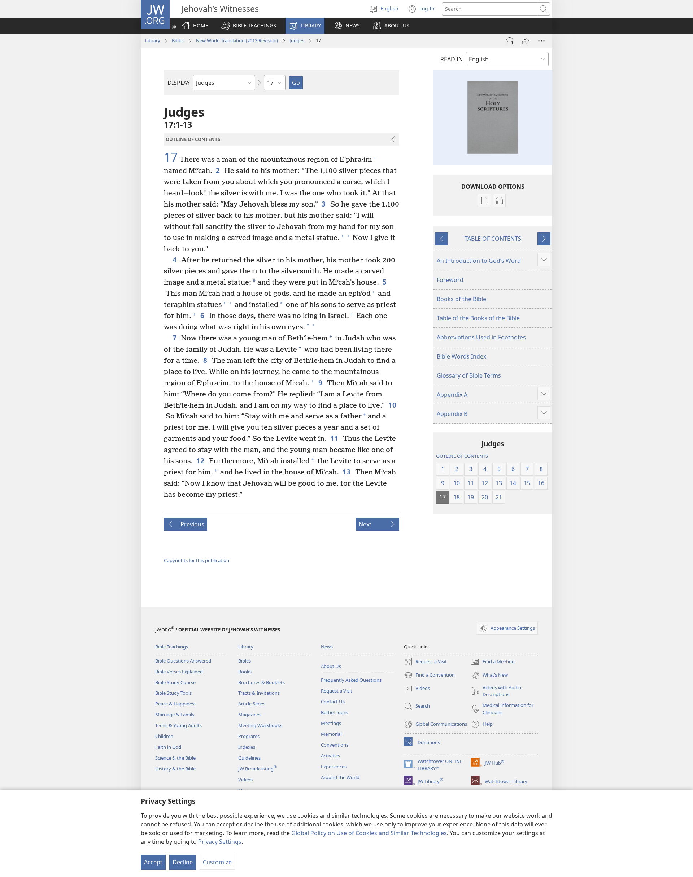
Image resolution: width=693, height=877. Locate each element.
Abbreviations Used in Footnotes (481, 337)
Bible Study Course (175, 682)
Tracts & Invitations (259, 693)
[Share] (525, 41)
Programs (249, 736)
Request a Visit (336, 690)
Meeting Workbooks (260, 725)
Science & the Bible (175, 758)
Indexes (246, 747)
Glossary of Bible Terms (469, 375)
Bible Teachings (171, 646)
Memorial (331, 734)
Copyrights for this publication (196, 560)
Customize (217, 862)
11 (334, 438)
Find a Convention (429, 676)
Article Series (251, 703)
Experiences (333, 766)
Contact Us (333, 701)
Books (245, 671)
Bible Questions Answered (183, 660)
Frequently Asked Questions (351, 680)
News (327, 646)
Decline (183, 862)
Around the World (340, 777)
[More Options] (541, 41)
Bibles (178, 40)
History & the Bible (175, 768)
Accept (153, 862)
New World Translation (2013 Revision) (237, 40)
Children (164, 736)
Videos (245, 779)
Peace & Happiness (175, 703)
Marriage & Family (175, 714)
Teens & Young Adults (178, 725)
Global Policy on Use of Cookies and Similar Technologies (369, 833)
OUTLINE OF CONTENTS (462, 456)
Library (152, 40)
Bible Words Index (461, 356)
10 (392, 404)
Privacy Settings (219, 842)
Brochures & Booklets (261, 682)
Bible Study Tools (173, 693)
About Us (331, 666)
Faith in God (168, 747)
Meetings (331, 723)
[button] (249, 26)
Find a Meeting (493, 662)
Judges (296, 40)
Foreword (450, 280)
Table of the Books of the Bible (478, 318)
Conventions (334, 745)
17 (171, 157)
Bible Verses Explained (179, 671)
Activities (330, 755)
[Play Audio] (509, 41)
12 (200, 460)
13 (347, 471)
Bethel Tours (334, 712)
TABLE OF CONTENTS (493, 239)
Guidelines (249, 758)
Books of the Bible (461, 299)
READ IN (451, 59)
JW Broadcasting (257, 768)
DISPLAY (178, 83)
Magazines (249, 714)
